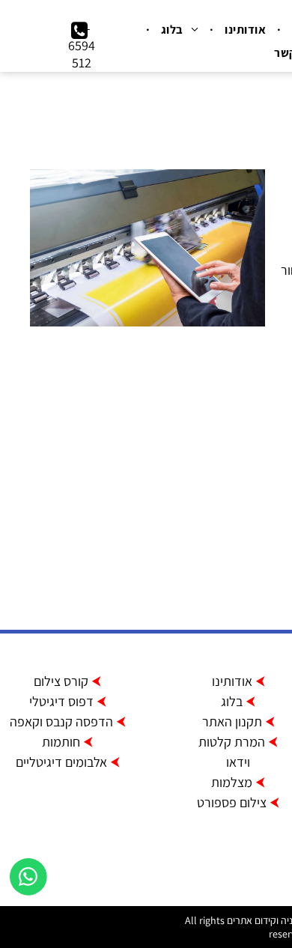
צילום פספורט (232, 802)
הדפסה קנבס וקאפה (61, 721)
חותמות (61, 741)
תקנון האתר (232, 721)
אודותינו (232, 681)
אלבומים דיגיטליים (61, 762)
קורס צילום (61, 681)
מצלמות (231, 782)
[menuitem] (243, 29)
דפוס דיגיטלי (61, 701)
